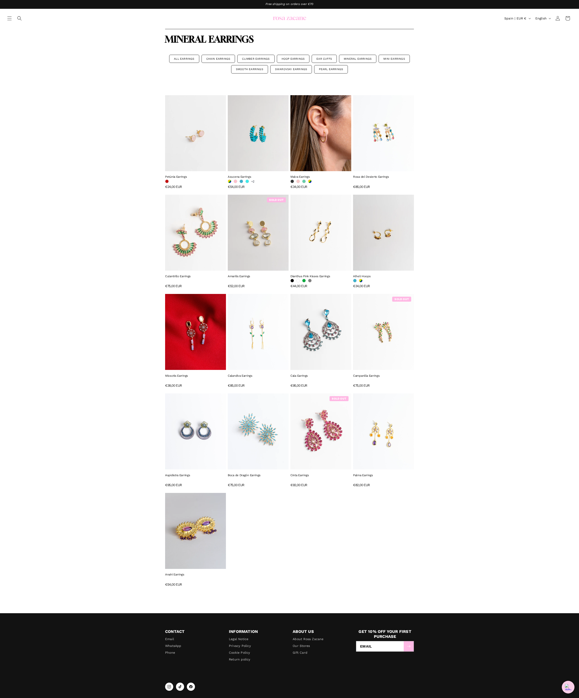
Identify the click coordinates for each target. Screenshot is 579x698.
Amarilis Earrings (239, 276)
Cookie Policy (239, 652)
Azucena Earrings (239, 176)
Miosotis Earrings (176, 375)
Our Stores (301, 646)
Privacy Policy (240, 646)
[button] (9, 18)
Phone (170, 652)
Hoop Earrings (293, 58)
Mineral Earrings (358, 58)
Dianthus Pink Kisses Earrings (310, 276)
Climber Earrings (256, 58)
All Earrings (184, 58)
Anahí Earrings (174, 574)
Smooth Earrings (249, 69)
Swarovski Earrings (291, 69)
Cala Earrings (299, 375)
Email (169, 639)
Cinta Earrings (299, 475)
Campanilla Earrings (366, 375)
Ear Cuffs (324, 58)
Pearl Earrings (331, 69)
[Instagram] (169, 687)
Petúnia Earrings (176, 176)
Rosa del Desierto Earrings (371, 176)
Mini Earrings (394, 58)
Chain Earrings (218, 58)
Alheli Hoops (361, 276)
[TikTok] (180, 687)
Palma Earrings (363, 475)
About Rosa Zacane (308, 639)
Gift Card (300, 652)
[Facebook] (191, 687)
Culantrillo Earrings (178, 276)
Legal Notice (238, 639)
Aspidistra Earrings (177, 475)
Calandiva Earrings (240, 375)
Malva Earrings (300, 176)
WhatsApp (173, 646)
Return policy (239, 659)
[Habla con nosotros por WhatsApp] (568, 687)
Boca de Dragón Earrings (244, 475)
